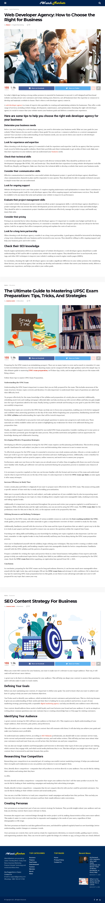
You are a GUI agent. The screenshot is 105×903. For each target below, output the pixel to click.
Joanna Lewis (10, 301)
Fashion (32, 867)
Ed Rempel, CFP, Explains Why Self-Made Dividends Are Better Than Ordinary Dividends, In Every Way (95, 865)
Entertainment (34, 864)
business (55, 152)
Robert (8, 25)
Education (12, 285)
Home (6, 9)
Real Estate (33, 862)
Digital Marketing (14, 9)
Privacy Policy (59, 860)
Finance (32, 860)
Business (12, 595)
